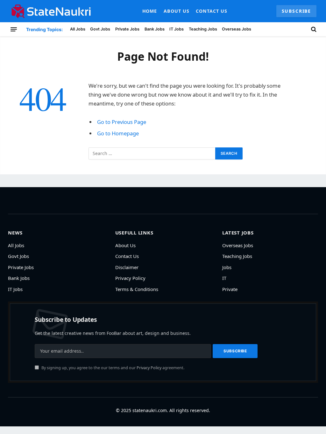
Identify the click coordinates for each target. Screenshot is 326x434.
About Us (176, 11)
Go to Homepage (118, 133)
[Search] (313, 29)
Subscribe (296, 11)
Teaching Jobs (203, 29)
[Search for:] (152, 153)
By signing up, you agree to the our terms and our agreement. (112, 367)
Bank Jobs (155, 29)
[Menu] (14, 29)
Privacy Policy (149, 367)
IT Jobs (176, 29)
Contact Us (211, 11)
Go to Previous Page (121, 121)
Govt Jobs (100, 29)
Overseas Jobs (236, 29)
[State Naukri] (51, 11)
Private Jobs (127, 29)
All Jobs (77, 29)
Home (149, 11)
